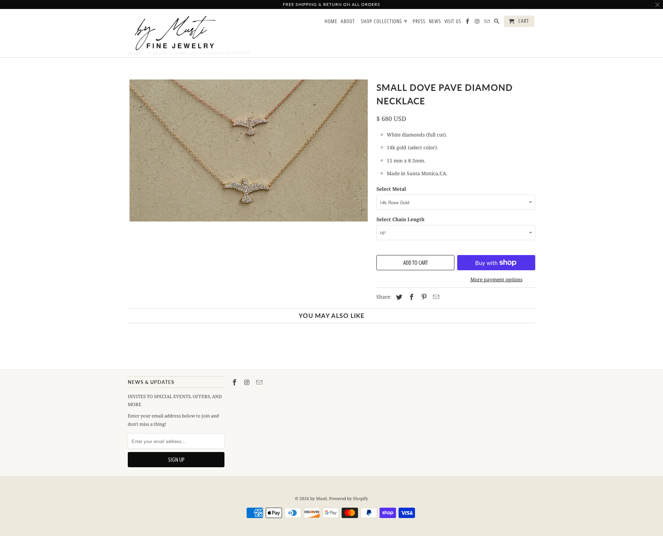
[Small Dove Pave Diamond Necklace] (248, 150)
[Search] (497, 22)
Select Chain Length (400, 219)
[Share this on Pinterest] (423, 297)
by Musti (318, 498)
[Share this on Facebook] (410, 297)
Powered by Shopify (348, 498)
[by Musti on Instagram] (247, 382)
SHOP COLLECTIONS (384, 21)
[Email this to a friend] (435, 297)
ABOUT (348, 21)
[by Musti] (176, 33)
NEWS (435, 21)
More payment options (496, 279)
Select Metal (391, 189)
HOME (331, 21)
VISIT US (452, 21)
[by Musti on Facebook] (235, 382)
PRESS (419, 21)
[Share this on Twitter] (398, 297)
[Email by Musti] (260, 382)
